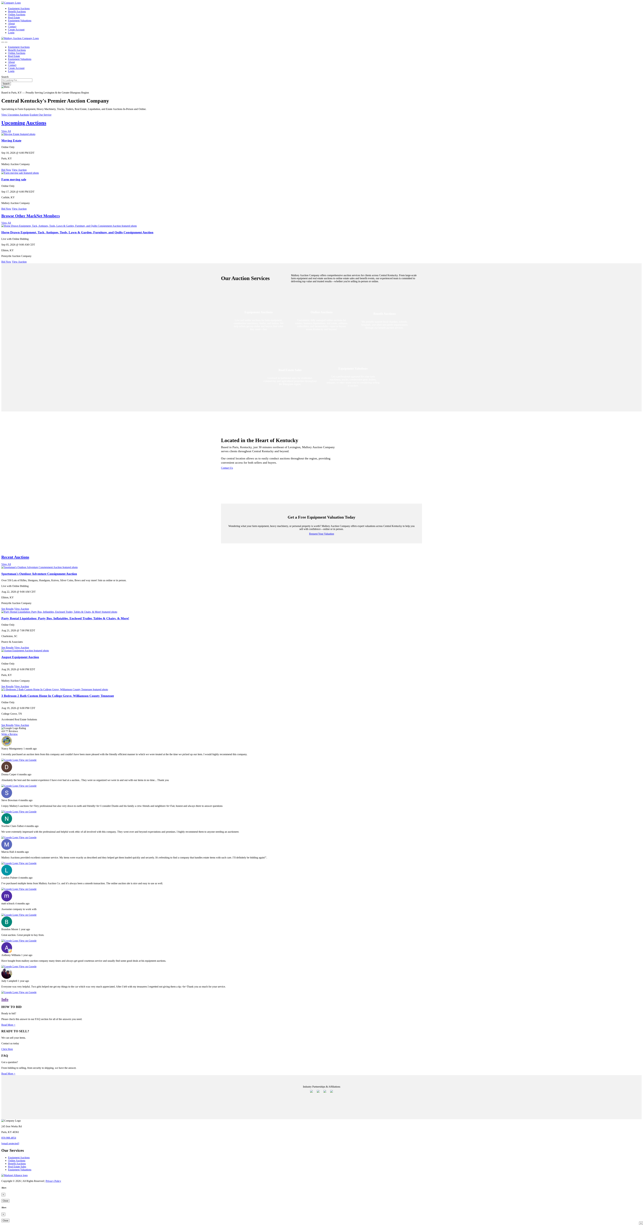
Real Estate (14, 17)
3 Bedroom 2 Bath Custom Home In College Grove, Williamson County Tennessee (57, 696)
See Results (7, 608)
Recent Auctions (15, 557)
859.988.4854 (8, 1137)
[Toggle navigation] (6, 42)
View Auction (19, 169)
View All (6, 131)
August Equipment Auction (20, 657)
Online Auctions (16, 14)
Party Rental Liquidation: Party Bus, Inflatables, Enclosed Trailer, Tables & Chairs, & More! (65, 618)
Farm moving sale (13, 179)
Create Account (16, 29)
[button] (279, 467)
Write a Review (9, 734)
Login (11, 32)
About (11, 23)
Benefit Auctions (17, 11)
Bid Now (6, 169)
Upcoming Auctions (23, 123)
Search (5, 76)
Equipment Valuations (19, 20)
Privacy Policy (53, 1181)
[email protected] (10, 1143)
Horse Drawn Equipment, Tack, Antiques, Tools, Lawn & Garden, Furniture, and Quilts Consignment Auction (77, 232)
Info (4, 999)
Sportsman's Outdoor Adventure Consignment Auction (39, 574)
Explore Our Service (40, 114)
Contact (12, 26)
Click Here (7, 1049)
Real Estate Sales (17, 1166)
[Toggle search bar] (2, 42)
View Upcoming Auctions (15, 114)
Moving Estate (11, 140)
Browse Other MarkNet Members (30, 216)
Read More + (8, 1024)
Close (5, 1201)
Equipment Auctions (19, 8)
